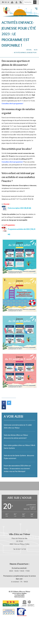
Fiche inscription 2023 (16, 208)
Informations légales (19, 593)
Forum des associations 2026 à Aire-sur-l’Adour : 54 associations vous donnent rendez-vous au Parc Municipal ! (17, 468)
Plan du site (12, 2)
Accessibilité (16, 2)
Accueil (29, 50)
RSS (21, 2)
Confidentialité (19, 595)
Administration (19, 597)
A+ (3, 2)
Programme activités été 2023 (19, 229)
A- (8, 2)
